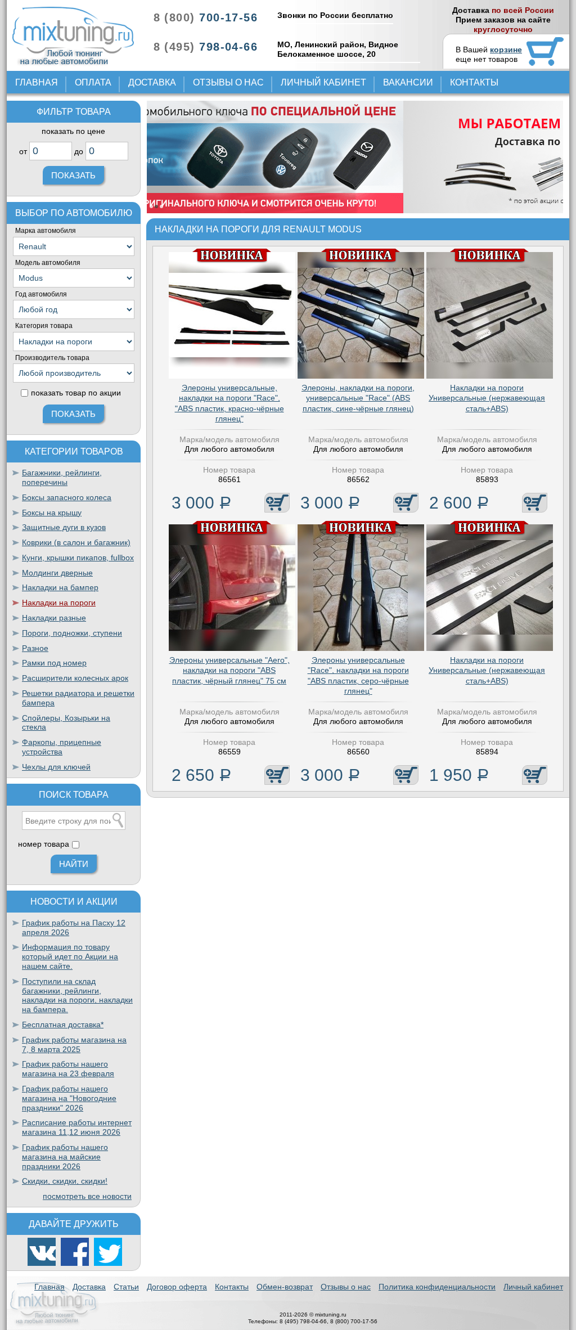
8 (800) (206, 17)
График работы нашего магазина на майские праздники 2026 (65, 1157)
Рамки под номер (54, 662)
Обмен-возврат (284, 1286)
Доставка (152, 82)
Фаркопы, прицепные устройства (61, 747)
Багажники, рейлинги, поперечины (62, 477)
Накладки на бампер (60, 587)
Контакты (474, 82)
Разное (35, 648)
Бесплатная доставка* (63, 1024)
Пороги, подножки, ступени (72, 632)
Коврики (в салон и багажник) (76, 542)
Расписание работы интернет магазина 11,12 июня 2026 (77, 1127)
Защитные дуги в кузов (64, 527)
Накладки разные (54, 617)
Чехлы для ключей (56, 766)
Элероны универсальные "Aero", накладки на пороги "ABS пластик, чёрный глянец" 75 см (229, 670)
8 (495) (206, 47)
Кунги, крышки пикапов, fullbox (78, 557)
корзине (506, 49)
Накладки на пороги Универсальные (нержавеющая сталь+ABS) (487, 397)
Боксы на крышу (52, 512)
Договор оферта (177, 1286)
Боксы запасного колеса (66, 497)
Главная (36, 82)
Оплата (93, 82)
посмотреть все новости (87, 1196)
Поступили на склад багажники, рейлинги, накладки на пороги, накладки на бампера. (77, 995)
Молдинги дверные (57, 572)
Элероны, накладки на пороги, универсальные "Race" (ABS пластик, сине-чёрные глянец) (358, 397)
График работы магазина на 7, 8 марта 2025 (74, 1044)
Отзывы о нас (228, 82)
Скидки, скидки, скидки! (64, 1180)
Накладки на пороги (59, 602)
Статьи (126, 1286)
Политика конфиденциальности (437, 1286)
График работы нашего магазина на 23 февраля (68, 1068)
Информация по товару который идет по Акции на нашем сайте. (70, 956)
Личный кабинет (323, 82)
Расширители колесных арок (75, 677)
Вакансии (408, 82)
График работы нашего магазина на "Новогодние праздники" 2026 (69, 1098)
